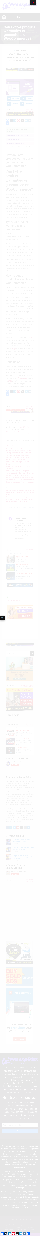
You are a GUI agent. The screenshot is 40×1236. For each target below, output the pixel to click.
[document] (20, 618)
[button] (33, 600)
